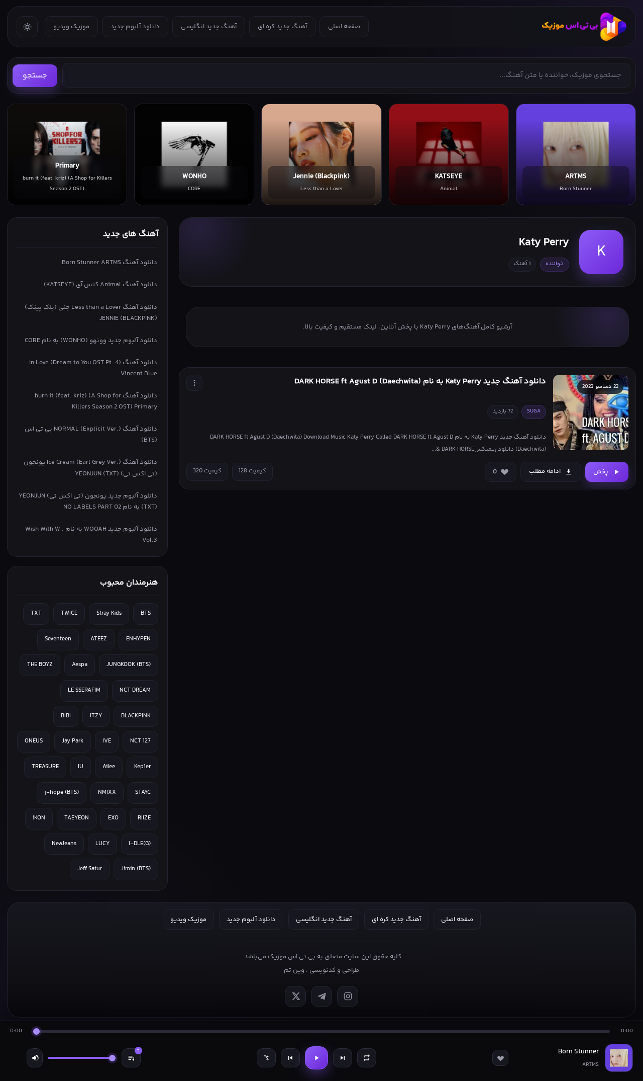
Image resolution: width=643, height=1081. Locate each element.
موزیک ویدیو (71, 27)
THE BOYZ (40, 665)
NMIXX (107, 792)
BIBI (66, 716)
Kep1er (142, 767)
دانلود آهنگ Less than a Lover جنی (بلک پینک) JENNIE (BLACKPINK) (91, 312)
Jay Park (72, 741)
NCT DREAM (135, 690)
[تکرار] (366, 1057)
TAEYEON (76, 818)
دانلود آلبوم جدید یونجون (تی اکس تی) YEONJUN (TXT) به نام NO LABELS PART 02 (88, 501)
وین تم (294, 970)
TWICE (69, 613)
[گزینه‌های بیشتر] (194, 383)
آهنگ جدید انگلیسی (209, 27)
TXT (36, 613)
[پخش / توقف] (316, 1057)
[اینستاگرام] (347, 996)
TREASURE (45, 767)
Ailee (108, 767)
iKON (39, 818)
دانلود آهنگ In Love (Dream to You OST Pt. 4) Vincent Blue (93, 368)
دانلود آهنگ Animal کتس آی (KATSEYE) (100, 285)
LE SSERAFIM (84, 690)
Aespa (79, 665)
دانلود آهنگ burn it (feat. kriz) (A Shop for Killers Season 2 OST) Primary (96, 401)
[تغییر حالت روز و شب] (27, 26)
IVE (106, 741)
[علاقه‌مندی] (500, 1058)
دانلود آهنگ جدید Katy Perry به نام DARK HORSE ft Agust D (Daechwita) (420, 381)
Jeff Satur (89, 869)
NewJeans (64, 844)
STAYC (143, 792)
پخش (600, 472)
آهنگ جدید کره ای (282, 27)
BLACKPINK (136, 716)
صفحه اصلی (344, 27)
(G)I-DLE (140, 844)
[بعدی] (342, 1057)
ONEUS (34, 741)
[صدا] (35, 1057)
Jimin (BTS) (136, 869)
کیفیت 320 (207, 471)
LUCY (102, 844)
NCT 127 (140, 741)
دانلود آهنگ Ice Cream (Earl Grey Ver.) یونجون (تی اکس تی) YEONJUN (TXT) (90, 467)
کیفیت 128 (252, 471)
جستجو (35, 75)
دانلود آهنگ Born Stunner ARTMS (109, 263)
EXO (113, 818)
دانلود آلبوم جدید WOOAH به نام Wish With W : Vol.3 (91, 534)
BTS (146, 613)
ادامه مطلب (545, 471)
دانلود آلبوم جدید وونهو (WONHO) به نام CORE (91, 341)
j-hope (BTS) (61, 792)
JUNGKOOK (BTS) (128, 665)
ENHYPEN (138, 639)
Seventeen (58, 639)
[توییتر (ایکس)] (295, 996)
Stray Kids (109, 613)
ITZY (96, 716)
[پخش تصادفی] (266, 1057)
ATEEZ (98, 639)
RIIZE (144, 818)
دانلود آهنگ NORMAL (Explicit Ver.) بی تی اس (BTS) (91, 434)
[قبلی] (290, 1057)
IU (80, 767)
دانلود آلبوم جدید (135, 27)
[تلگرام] (321, 996)
